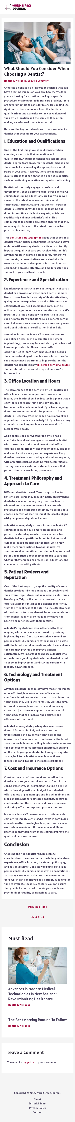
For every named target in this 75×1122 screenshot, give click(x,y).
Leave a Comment (38, 80)
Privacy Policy (37, 1108)
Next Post (37, 917)
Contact (37, 1112)
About (37, 1099)
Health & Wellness (15, 80)
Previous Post (37, 907)
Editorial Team (37, 1103)
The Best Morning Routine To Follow (37, 1019)
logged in (28, 1062)
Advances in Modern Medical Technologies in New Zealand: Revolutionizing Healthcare (32, 993)
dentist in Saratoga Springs (26, 237)
